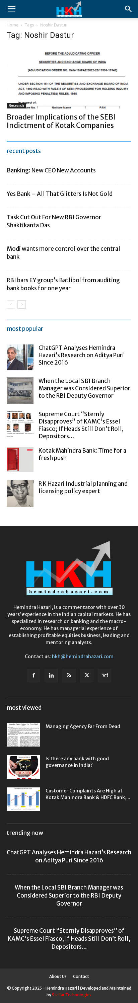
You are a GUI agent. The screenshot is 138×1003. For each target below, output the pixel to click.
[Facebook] (33, 675)
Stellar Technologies (71, 994)
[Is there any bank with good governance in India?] (23, 767)
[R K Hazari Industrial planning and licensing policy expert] (20, 493)
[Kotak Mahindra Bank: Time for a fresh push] (20, 460)
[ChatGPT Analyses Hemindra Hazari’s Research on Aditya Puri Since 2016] (20, 357)
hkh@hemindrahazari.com (83, 656)
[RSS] (69, 675)
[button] (11, 9)
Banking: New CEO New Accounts (51, 170)
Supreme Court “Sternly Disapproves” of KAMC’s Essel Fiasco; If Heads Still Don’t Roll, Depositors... (81, 425)
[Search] (128, 9)
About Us (58, 976)
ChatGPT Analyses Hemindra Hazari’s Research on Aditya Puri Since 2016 (81, 355)
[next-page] (21, 304)
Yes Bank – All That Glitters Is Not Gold (60, 194)
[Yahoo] (104, 675)
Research (16, 105)
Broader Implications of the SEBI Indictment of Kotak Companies (61, 121)
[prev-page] (11, 304)
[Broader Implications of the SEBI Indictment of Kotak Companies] (69, 77)
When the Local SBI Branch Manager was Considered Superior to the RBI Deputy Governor (84, 388)
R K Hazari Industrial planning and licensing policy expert (83, 487)
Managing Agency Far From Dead (83, 726)
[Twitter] (86, 675)
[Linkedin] (51, 675)
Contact (81, 976)
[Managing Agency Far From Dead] (23, 735)
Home (12, 25)
